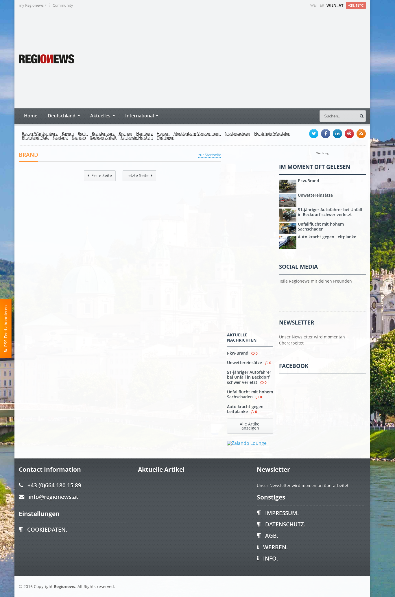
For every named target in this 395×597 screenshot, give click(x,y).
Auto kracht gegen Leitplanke (245, 409)
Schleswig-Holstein (137, 138)
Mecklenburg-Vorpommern (197, 134)
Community (63, 5)
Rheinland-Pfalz (35, 138)
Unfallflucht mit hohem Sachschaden (250, 394)
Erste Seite (101, 175)
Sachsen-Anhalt (103, 138)
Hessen (163, 134)
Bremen (125, 134)
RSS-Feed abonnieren (5, 327)
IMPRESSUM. (282, 513)
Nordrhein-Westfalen (272, 134)
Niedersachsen (237, 134)
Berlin (83, 134)
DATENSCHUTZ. (285, 524)
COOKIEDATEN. (47, 529)
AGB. (271, 535)
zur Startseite (209, 154)
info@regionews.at (53, 497)
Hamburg (144, 134)
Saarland (60, 138)
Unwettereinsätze (244, 362)
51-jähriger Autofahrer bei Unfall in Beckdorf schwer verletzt (249, 377)
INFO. (270, 558)
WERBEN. (275, 547)
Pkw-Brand (237, 353)
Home (30, 115)
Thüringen (165, 138)
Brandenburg (103, 134)
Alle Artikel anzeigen (250, 426)
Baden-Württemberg (40, 134)
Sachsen (79, 138)
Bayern (68, 134)
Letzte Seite (137, 175)
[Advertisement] (257, 58)
